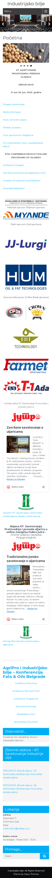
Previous (6, 52)
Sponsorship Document (26, 722)
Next (45, 52)
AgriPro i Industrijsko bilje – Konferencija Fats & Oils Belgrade (25, 672)
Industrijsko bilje (26, 3)
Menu (7, 11)
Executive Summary (26, 706)
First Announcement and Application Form (24, 173)
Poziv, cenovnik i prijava (15, 120)
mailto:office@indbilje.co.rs (16, 828)
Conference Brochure (26, 683)
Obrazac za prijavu (12, 127)
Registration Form (26, 714)
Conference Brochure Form (26, 691)
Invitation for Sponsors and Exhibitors (21, 180)
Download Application (14, 188)
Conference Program (13, 165)
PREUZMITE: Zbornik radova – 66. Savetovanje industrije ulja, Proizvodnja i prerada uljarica (23, 788)
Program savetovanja (13, 104)
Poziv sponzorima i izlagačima (18, 135)
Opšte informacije (12, 112)
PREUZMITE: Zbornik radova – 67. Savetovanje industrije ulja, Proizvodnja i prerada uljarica (23, 774)
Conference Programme (26, 698)
